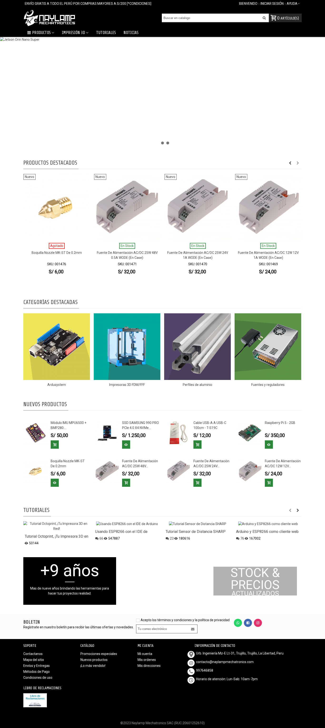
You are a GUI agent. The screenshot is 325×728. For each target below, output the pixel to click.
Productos (41, 32)
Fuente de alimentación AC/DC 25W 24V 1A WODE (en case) (197, 255)
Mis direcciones (149, 666)
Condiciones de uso (37, 677)
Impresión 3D (73, 32)
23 (172, 538)
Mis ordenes (147, 660)
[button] (157, 143)
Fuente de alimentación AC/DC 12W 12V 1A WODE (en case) (268, 255)
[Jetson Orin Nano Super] (162, 92)
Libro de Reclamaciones (42, 688)
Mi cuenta (145, 654)
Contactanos (33, 654)
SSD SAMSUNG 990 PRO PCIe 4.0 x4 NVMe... (140, 425)
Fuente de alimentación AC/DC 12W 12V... (283, 463)
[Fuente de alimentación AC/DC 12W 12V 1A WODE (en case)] (249, 471)
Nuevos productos (45, 404)
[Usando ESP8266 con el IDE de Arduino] (127, 524)
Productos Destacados (50, 163)
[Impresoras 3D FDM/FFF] (127, 346)
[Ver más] (126, 444)
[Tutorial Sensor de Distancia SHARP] (197, 524)
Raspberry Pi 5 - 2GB (280, 423)
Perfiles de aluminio (197, 385)
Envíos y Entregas (36, 666)
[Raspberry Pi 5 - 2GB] (249, 432)
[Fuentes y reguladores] (268, 346)
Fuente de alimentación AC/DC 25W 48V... (140, 463)
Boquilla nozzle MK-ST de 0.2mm (57, 253)
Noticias (130, 32)
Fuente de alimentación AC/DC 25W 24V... (211, 463)
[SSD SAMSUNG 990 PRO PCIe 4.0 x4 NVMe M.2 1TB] (107, 432)
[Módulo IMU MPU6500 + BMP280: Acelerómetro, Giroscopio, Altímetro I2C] (35, 432)
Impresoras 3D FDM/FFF (127, 385)
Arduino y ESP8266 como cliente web (267, 531)
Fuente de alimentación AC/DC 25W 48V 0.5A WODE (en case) (127, 255)
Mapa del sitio (33, 660)
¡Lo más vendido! (92, 666)
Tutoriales (106, 32)
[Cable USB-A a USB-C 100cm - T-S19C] (178, 432)
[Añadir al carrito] (55, 444)
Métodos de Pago (36, 672)
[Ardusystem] (56, 346)
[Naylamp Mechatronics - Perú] (49, 17)
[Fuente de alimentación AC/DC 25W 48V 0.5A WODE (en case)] (107, 471)
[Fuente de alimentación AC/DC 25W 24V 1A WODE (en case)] (178, 471)
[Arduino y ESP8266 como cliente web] (268, 524)
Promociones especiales (98, 654)
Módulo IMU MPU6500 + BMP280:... (68, 425)
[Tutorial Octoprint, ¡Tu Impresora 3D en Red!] (56, 526)
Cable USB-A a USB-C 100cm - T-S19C (209, 425)
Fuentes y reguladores (268, 385)
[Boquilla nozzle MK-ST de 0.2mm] (35, 471)
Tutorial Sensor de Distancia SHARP (196, 531)
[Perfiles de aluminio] (197, 346)
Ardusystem (56, 385)
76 (242, 538)
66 (101, 538)
